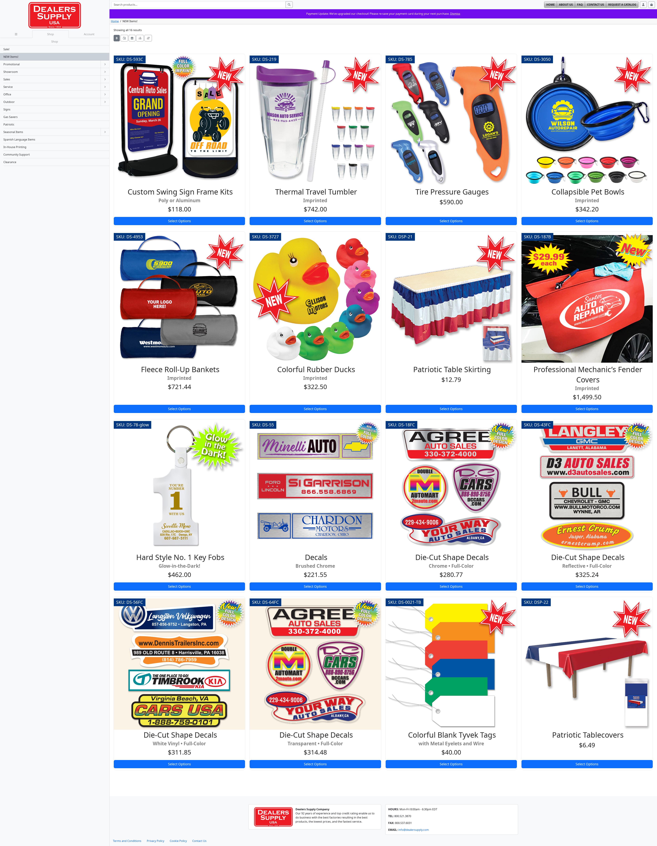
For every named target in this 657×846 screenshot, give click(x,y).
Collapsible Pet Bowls (587, 192)
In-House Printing (14, 147)
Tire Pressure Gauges (452, 192)
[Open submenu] (105, 64)
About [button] (566, 4)
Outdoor (9, 102)
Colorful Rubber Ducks (316, 369)
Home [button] (550, 4)
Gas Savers (10, 117)
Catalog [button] (622, 4)
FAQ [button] (580, 4)
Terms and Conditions (127, 841)
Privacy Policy (155, 841)
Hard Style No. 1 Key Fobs (180, 557)
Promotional (11, 64)
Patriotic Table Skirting (452, 369)
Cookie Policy (178, 841)
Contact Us (199, 841)
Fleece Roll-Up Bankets (180, 369)
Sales (6, 79)
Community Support (16, 154)
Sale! (6, 49)
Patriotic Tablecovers (588, 735)
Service (8, 87)
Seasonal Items (13, 132)
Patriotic (8, 124)
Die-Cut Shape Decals (452, 557)
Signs (6, 109)
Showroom (10, 72)
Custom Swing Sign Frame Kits (180, 192)
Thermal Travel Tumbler (316, 192)
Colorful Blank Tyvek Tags (452, 735)
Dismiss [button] (455, 14)
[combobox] (199, 4)
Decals (316, 557)
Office (7, 94)
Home (115, 21)
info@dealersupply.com (413, 830)
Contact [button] (595, 4)
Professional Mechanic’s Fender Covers (587, 374)
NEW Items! (10, 57)
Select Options (179, 221)
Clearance (9, 162)
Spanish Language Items (19, 139)
